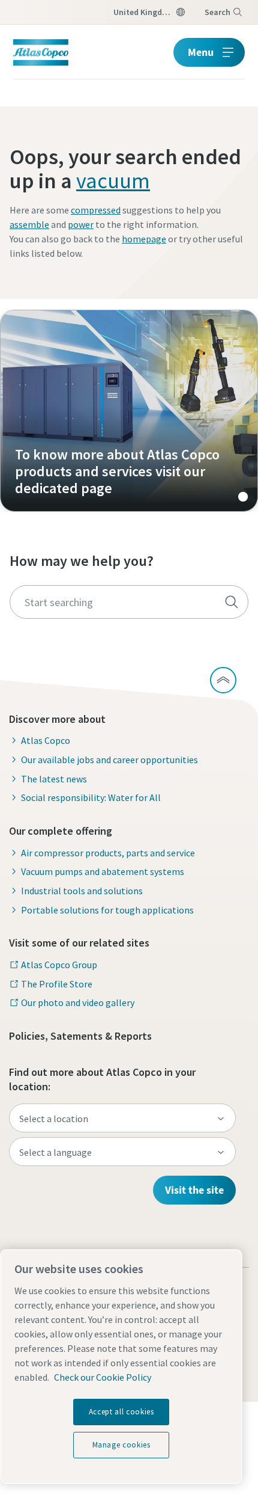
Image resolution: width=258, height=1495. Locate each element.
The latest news (54, 779)
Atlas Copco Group (59, 965)
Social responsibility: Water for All (91, 797)
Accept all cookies (121, 1412)
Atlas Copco (45, 740)
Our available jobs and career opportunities (109, 760)
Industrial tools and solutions (82, 891)
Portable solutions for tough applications (107, 910)
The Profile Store (56, 984)
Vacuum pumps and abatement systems (102, 871)
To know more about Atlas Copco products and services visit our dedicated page (129, 410)
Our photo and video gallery (77, 1002)
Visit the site (194, 1190)
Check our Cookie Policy (102, 1377)
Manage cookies (121, 1445)
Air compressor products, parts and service (108, 853)
